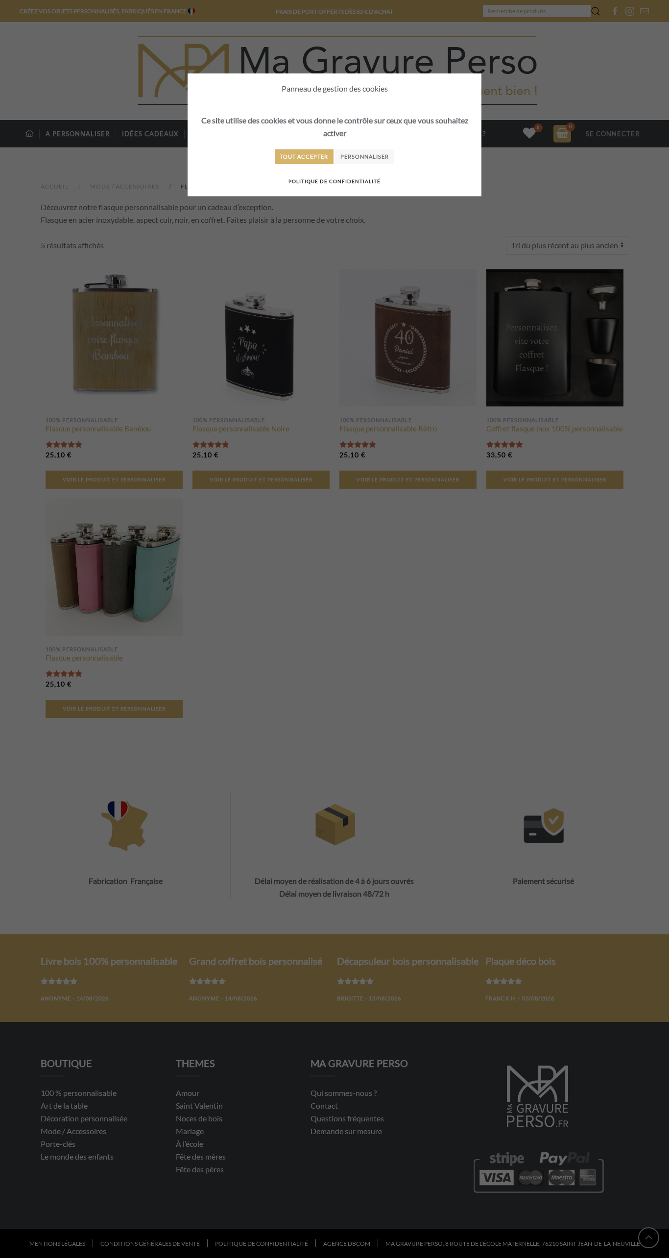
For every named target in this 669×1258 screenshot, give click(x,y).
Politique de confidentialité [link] (334, 181)
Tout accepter (304, 156)
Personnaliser (364, 156)
